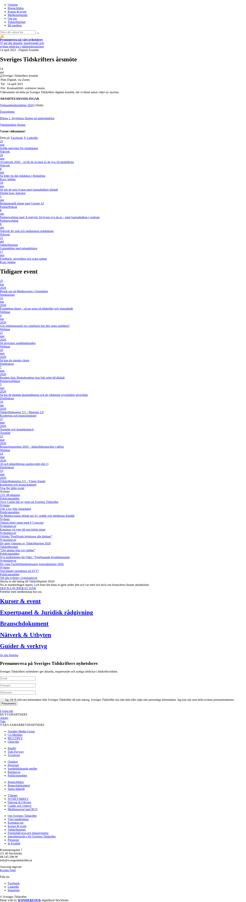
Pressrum (13, 765)
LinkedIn (32, 137)
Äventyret (14, 755)
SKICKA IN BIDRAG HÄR (18, 588)
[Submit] (37, 33)
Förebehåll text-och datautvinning (28, 833)
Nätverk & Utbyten (19, 802)
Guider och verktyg (19, 805)
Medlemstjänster (17, 15)
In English (14, 843)
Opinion (13, 4)
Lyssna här (6, 711)
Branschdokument (19, 785)
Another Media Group (21, 731)
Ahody (4, 718)
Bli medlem (15, 25)
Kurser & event (17, 11)
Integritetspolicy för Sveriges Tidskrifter (32, 836)
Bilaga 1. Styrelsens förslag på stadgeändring (27, 118)
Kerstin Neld (8, 870)
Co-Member (15, 734)
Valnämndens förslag (12, 124)
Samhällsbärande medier (22, 768)
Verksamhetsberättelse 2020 (17, 105)
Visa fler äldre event (12, 488)
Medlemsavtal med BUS (22, 809)
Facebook (17, 137)
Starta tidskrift (16, 789)
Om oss (12, 18)
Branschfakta (16, 8)
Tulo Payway (16, 751)
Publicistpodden (17, 775)
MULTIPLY (15, 738)
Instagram (14, 890)
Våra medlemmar (18, 819)
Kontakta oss (15, 822)
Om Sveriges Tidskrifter (22, 815)
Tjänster (12, 795)
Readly (12, 748)
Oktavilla (13, 741)
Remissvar (14, 772)
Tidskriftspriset (17, 22)
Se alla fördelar (9, 655)
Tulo (3, 721)
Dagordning (7, 111)
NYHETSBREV (18, 799)
